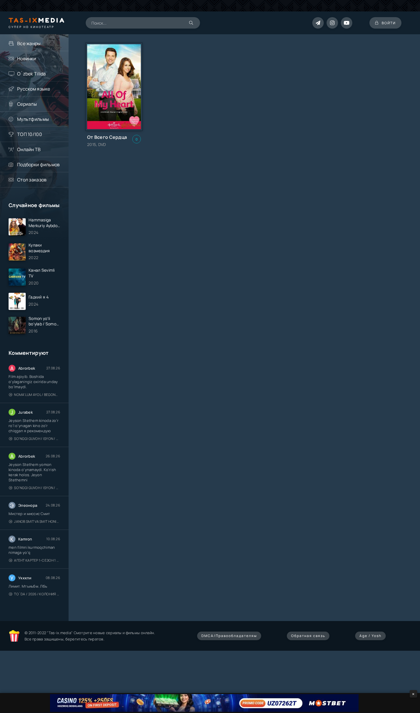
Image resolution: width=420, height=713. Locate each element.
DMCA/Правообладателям (229, 635)
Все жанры (29, 43)
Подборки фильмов (38, 164)
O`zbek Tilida (31, 74)
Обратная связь (308, 635)
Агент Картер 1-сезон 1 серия (37, 560)
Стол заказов (32, 180)
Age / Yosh (370, 635)
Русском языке (33, 89)
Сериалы (27, 104)
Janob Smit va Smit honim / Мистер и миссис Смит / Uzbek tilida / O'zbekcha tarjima (37, 521)
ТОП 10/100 (29, 134)
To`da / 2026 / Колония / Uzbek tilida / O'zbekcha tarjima (37, 594)
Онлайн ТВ (29, 149)
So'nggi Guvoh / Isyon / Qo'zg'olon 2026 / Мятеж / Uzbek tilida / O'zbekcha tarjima (37, 438)
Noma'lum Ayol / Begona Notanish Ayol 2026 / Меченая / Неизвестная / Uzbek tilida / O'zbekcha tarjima (37, 394)
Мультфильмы (33, 119)
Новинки (26, 58)
